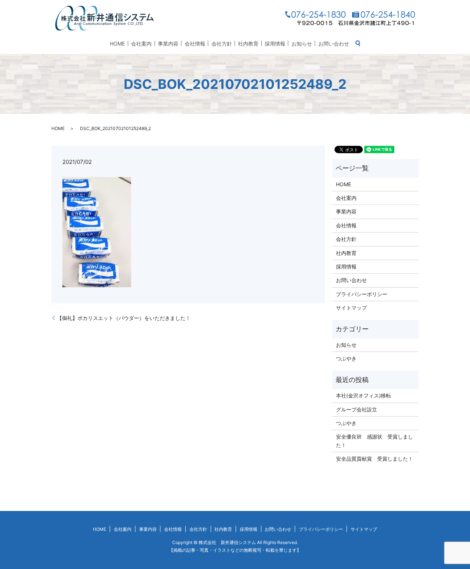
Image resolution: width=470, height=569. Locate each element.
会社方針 (222, 43)
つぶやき (346, 358)
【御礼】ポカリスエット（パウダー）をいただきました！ (124, 318)
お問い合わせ (333, 43)
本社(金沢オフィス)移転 (363, 395)
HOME (117, 43)
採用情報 (275, 43)
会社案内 (141, 43)
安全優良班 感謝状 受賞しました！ (374, 440)
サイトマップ (351, 308)
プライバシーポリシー (361, 294)
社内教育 (248, 43)
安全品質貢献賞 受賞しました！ (374, 458)
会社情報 (195, 43)
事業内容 (168, 43)
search (357, 43)
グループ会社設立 (356, 409)
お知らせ (302, 43)
